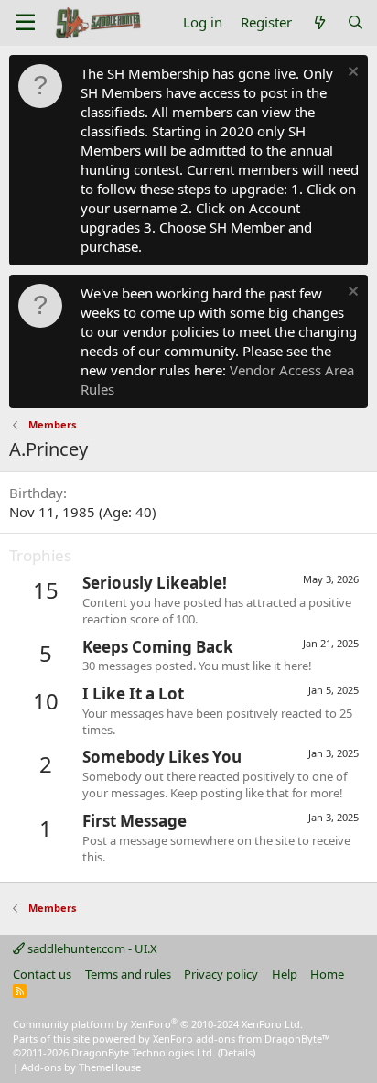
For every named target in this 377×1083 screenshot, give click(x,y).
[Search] (355, 22)
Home (327, 974)
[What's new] (319, 22)
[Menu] (25, 23)
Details (237, 1052)
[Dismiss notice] (351, 73)
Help (284, 974)
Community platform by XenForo (158, 1024)
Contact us (42, 974)
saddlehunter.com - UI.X (91, 948)
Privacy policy (221, 974)
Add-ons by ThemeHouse (81, 1067)
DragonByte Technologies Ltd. (143, 1052)
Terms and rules (128, 974)
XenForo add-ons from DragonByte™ (241, 1038)
